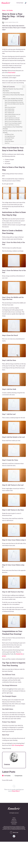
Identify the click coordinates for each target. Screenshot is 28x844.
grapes (4, 656)
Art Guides (10, 10)
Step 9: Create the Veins (10, 116)
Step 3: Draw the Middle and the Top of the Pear (14, 104)
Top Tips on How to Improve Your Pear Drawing (12, 131)
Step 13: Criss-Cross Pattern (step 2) (13, 123)
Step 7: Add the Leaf (9, 112)
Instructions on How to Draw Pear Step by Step (13, 95)
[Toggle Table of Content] (22, 86)
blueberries (19, 654)
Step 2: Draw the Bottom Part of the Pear (14, 102)
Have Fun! (7, 143)
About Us (14, 819)
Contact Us (14, 820)
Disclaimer (14, 823)
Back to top (15, 832)
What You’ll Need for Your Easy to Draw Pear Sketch (13, 89)
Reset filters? (16, 791)
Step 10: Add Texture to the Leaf (12, 118)
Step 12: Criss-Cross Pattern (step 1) (13, 121)
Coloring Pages (19, 2)
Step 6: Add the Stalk (9, 111)
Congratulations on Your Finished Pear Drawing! (12, 127)
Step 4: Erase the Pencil (10, 107)
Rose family (11, 72)
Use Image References (10, 136)
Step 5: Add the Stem (9, 109)
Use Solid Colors (8, 139)
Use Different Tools (9, 134)
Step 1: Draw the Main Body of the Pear (14, 100)
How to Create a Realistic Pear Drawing (13, 98)
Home (4, 10)
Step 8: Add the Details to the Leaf (12, 114)
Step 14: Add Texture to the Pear (12, 125)
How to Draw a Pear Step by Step (11, 92)
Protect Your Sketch (9, 141)
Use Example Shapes (9, 138)
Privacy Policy (14, 822)
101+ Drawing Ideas (17, 745)
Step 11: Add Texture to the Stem (12, 119)
